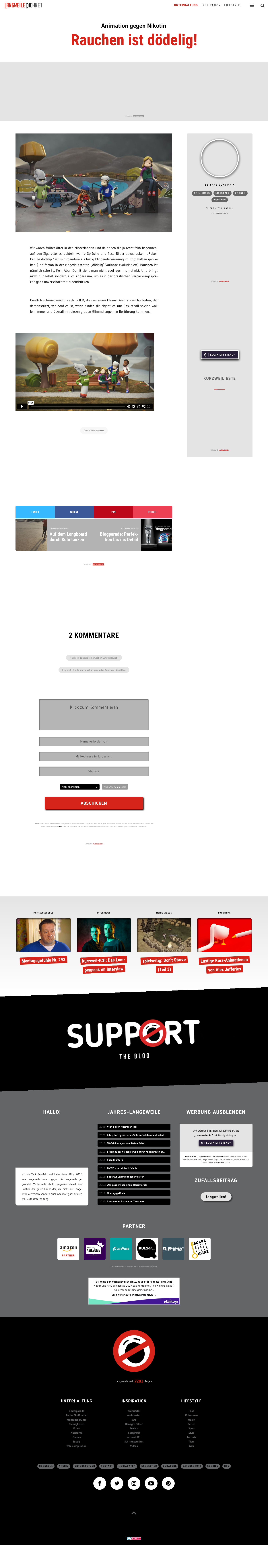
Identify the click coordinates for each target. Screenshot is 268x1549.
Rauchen (219, 200)
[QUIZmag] (147, 1248)
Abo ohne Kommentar (115, 786)
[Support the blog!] (134, 1039)
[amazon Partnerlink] (68, 1248)
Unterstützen (85, 1466)
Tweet (35, 512)
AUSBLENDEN (138, 116)
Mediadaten (127, 1466)
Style (191, 1432)
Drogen (240, 193)
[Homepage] (27, 5)
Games (77, 1437)
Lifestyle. (232, 5)
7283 (139, 1381)
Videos (134, 1446)
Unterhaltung (76, 1401)
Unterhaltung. (186, 5)
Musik (191, 1419)
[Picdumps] (173, 1248)
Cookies (212, 1466)
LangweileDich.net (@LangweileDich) (99, 657)
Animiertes (202, 193)
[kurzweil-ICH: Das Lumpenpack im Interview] (104, 946)
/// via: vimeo (97, 430)
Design (134, 1428)
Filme (76, 1428)
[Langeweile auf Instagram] (134, 1483)
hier (60, 826)
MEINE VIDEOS (164, 913)
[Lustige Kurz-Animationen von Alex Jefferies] (224, 946)
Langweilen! (216, 1197)
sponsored (149, 1466)
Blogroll (46, 1466)
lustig (76, 1441)
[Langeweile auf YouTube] (151, 1483)
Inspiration (134, 1401)
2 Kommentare (219, 213)
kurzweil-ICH (134, 1437)
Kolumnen (191, 1415)
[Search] (262, 5)
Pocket (153, 512)
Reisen (191, 1424)
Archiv (64, 1466)
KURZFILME (224, 913)
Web (191, 1446)
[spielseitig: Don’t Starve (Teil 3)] (164, 946)
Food (191, 1411)
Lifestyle (222, 193)
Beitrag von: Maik (220, 185)
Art (134, 1419)
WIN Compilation (77, 1446)
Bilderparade (76, 1411)
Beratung (170, 1466)
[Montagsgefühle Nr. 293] (43, 942)
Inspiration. (211, 5)
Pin (113, 512)
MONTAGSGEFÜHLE (44, 913)
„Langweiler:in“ (203, 1135)
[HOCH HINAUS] (134, 1513)
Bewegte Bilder (134, 1424)
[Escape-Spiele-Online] (200, 1248)
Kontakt (107, 1466)
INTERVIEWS (104, 913)
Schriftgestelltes (134, 1441)
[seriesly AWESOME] (95, 1248)
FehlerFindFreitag (76, 1415)
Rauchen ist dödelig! (134, 40)
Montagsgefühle (76, 1419)
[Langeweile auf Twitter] (117, 1483)
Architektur (134, 1415)
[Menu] (251, 5)
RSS (226, 1466)
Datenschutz (192, 1466)
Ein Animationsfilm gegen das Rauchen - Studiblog (99, 669)
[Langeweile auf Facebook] (100, 1483)
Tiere (191, 1441)
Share (74, 512)
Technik (191, 1437)
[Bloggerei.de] (134, 1538)
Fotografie (134, 1432)
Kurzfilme (76, 1432)
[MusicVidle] (121, 1248)
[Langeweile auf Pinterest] (168, 1483)
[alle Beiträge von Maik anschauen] (219, 158)
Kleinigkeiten (76, 1424)
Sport (191, 1428)
